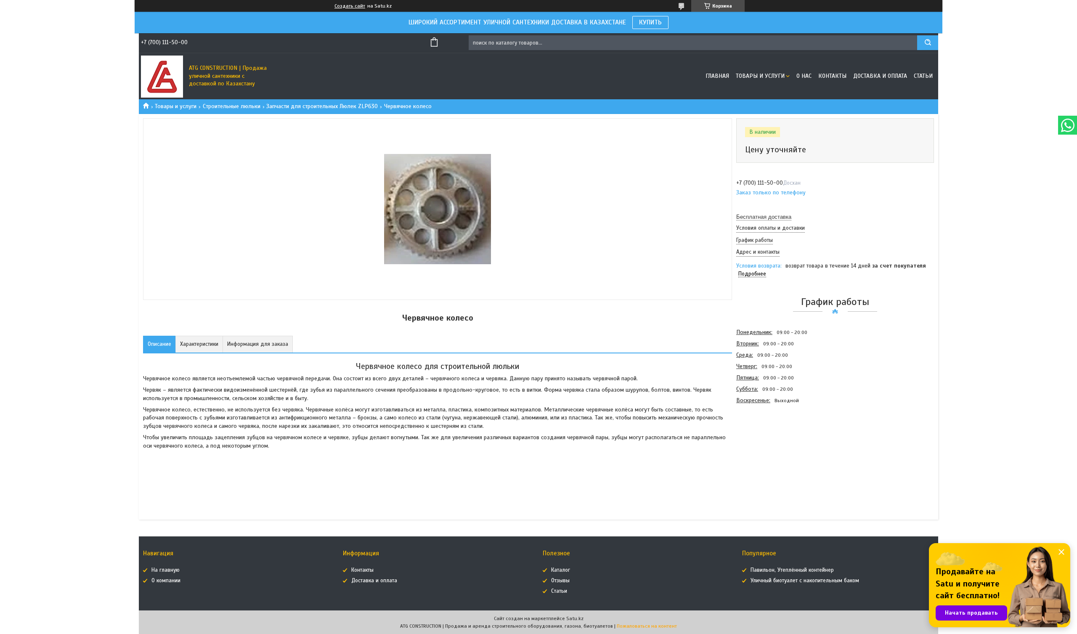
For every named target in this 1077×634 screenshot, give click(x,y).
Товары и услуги (760, 76)
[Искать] (927, 42)
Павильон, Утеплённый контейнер (792, 570)
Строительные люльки (231, 106)
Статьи (923, 76)
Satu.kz (575, 618)
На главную (165, 570)
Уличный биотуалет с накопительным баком (805, 580)
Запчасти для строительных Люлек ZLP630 (322, 106)
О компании (165, 580)
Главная (717, 76)
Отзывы (560, 580)
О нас (804, 76)
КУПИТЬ (650, 22)
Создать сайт (349, 6)
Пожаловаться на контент (647, 626)
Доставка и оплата (880, 76)
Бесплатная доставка (763, 217)
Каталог (560, 570)
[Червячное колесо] (766, 451)
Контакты (832, 76)
